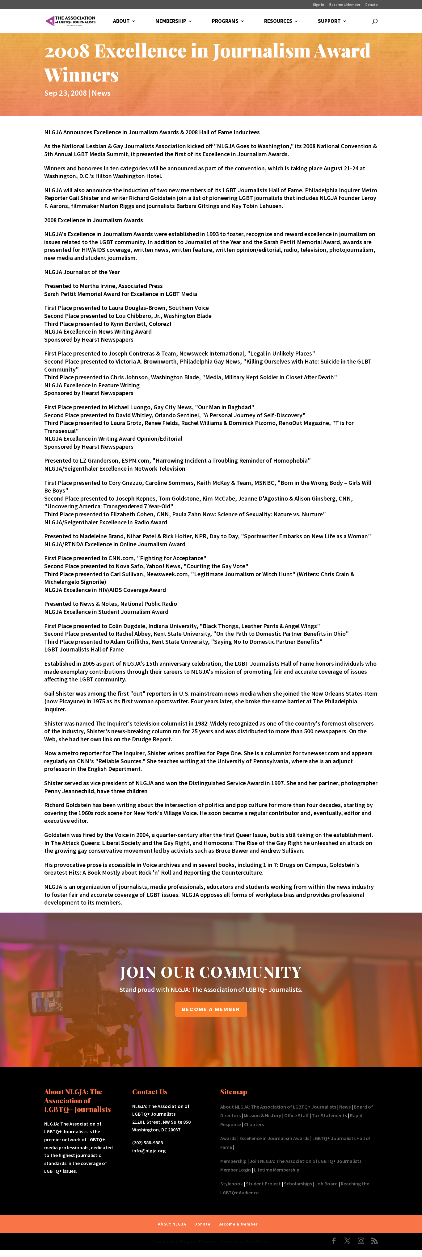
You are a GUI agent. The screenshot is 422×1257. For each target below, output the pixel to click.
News (101, 93)
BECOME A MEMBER (211, 1009)
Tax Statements (329, 1115)
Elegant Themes (197, 1241)
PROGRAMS (225, 21)
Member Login (235, 1170)
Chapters (254, 1124)
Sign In (318, 5)
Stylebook (231, 1183)
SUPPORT (329, 21)
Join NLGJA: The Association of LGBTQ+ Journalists (305, 1161)
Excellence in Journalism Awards (274, 1138)
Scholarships (298, 1183)
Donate (371, 5)
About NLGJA (172, 1224)
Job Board (326, 1183)
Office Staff (296, 1115)
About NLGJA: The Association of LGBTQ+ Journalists (278, 1107)
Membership (233, 1161)
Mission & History (262, 1115)
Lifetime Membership (276, 1170)
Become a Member (344, 5)
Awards (228, 1138)
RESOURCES (278, 21)
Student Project (263, 1183)
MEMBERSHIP (170, 21)
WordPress (258, 1241)
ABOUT (121, 21)
